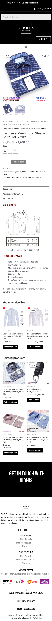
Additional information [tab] (13, 194)
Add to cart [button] (34, 400)
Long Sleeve (26, 178)
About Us (26, 546)
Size (5, 146)
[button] (26, 47)
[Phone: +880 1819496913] (26, 606)
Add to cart (19, 162)
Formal (18, 178)
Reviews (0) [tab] (8, 199)
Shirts (25, 121)
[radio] (5, 151)
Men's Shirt (36, 178)
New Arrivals (34, 129)
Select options (10, 347)
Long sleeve (34, 121)
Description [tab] (8, 189)
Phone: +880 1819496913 (26, 609)
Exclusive (11, 178)
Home (5, 121)
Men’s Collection (15, 121)
